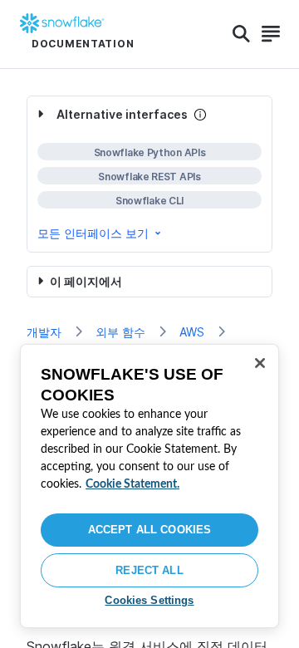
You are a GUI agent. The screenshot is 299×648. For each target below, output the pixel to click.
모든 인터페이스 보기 (93, 233)
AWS (191, 332)
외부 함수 (120, 332)
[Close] (260, 363)
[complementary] (149, 174)
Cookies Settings (149, 600)
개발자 (44, 332)
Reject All (149, 570)
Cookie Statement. (132, 484)
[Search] (241, 34)
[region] (149, 486)
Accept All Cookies (149, 529)
